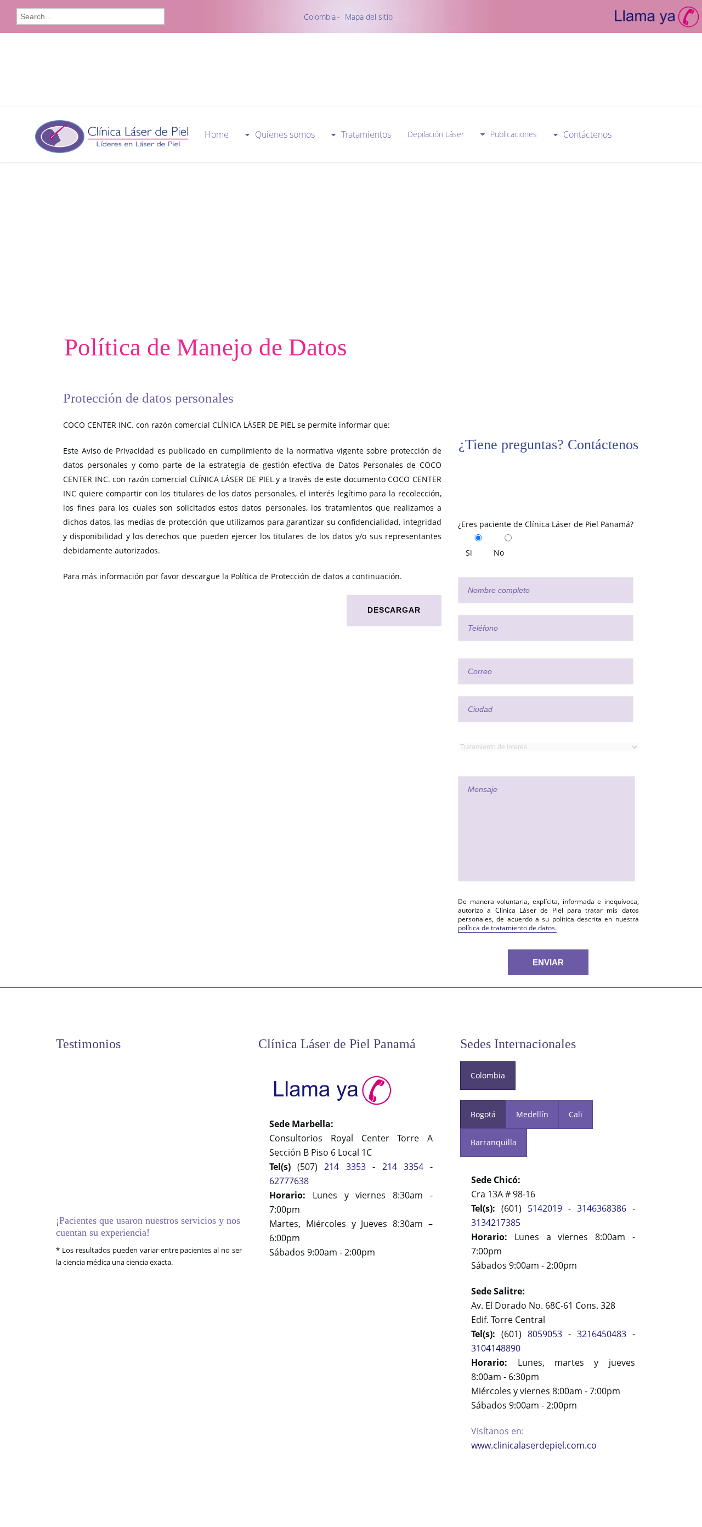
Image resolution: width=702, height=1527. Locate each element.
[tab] (488, 1075)
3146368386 (601, 1208)
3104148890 (495, 1348)
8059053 (545, 1334)
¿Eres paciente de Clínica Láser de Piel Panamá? (545, 524)
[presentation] (488, 1075)
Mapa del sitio (369, 17)
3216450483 (601, 1334)
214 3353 (344, 1167)
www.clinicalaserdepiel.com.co (534, 1445)
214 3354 (402, 1167)
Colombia (320, 17)
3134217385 (495, 1223)
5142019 (545, 1208)
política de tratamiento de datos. (507, 927)
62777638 (289, 1181)
